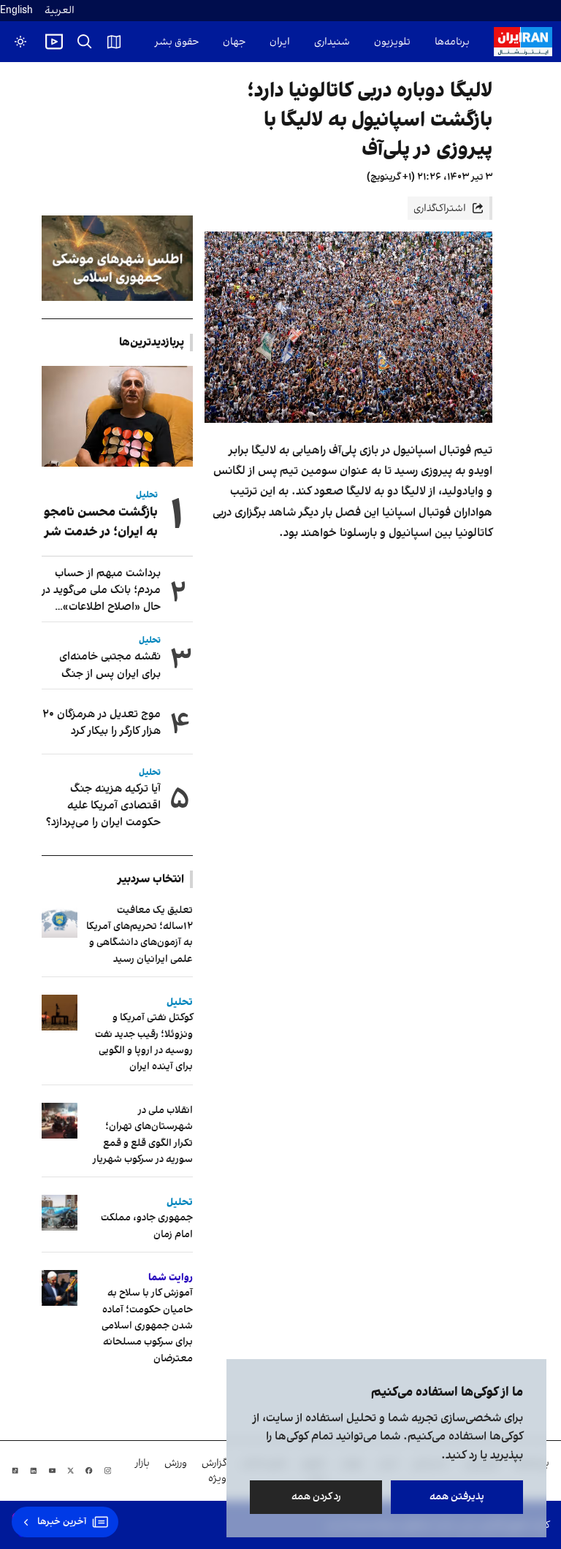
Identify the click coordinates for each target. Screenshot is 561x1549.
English (16, 10)
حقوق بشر (177, 42)
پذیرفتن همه (457, 1496)
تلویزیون (392, 42)
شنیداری (332, 42)
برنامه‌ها (452, 42)
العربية (60, 10)
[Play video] (54, 41)
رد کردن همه (316, 1496)
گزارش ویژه (214, 1471)
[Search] (85, 41)
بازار (142, 1463)
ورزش (175, 1463)
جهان (234, 42)
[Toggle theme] (20, 41)
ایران (280, 42)
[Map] (114, 41)
